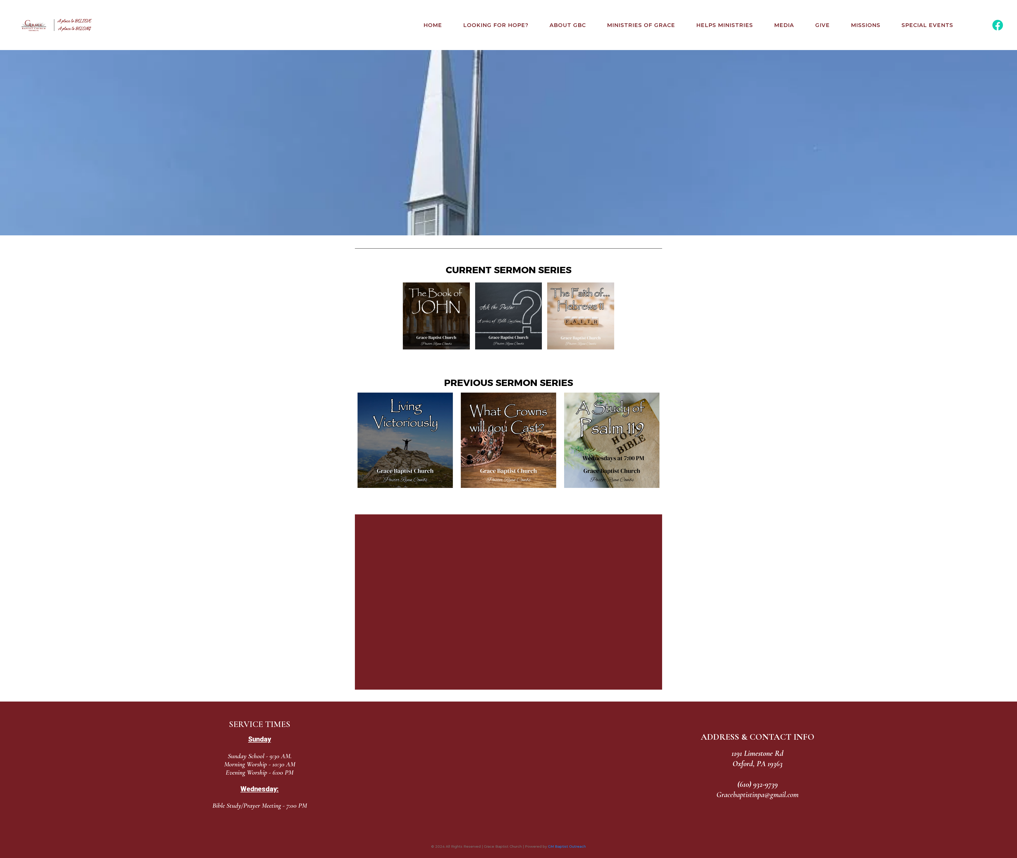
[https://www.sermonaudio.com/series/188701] (611, 440)
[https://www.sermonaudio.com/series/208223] (580, 315)
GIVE (822, 25)
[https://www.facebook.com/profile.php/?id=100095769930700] (997, 25)
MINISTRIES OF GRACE (641, 25)
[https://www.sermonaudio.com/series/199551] (508, 315)
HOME (432, 25)
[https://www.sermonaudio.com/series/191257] (508, 440)
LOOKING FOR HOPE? (495, 25)
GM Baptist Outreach (567, 846)
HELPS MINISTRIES (724, 25)
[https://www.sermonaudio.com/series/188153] (405, 440)
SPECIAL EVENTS (927, 25)
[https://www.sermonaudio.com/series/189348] (436, 315)
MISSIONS (865, 25)
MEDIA (784, 25)
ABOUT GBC (568, 25)
